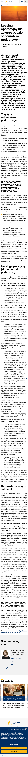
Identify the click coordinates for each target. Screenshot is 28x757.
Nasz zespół (4, 668)
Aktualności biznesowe (12, 5)
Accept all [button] (14, 748)
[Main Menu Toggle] (2, 1)
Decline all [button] (14, 751)
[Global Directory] (22, 1)
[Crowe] (8, 2)
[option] (14, 696)
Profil (12, 661)
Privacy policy (4, 755)
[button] (26, 727)
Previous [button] (2, 699)
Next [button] (26, 699)
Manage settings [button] (14, 744)
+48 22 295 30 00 (16, 658)
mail (12, 664)
